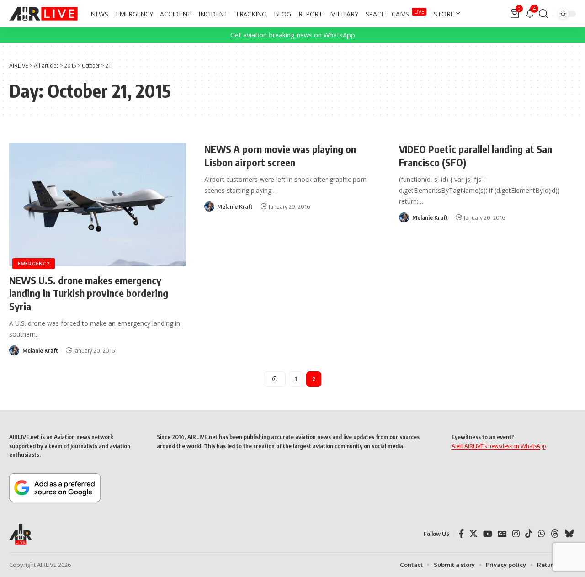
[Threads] (554, 534)
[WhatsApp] (542, 534)
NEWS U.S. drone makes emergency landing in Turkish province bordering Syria (88, 293)
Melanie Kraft (40, 350)
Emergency (33, 263)
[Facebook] (461, 534)
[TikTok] (529, 534)
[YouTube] (488, 534)
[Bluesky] (569, 534)
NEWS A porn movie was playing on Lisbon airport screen (280, 156)
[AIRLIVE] (43, 14)
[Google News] (502, 534)
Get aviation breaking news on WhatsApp (292, 35)
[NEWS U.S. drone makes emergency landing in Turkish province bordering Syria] (97, 204)
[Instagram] (516, 534)
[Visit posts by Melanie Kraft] (14, 350)
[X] (473, 534)
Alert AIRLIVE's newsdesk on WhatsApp (499, 446)
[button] (543, 13)
